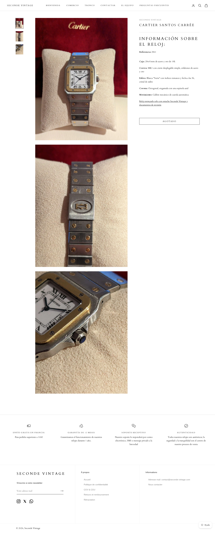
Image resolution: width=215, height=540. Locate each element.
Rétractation (89, 500)
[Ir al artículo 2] (19, 36)
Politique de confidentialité (96, 484)
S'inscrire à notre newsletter (29, 483)
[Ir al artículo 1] (19, 23)
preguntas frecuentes (154, 5)
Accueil (87, 479)
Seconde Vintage (150, 20)
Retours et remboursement (96, 494)
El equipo (127, 5)
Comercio (72, 5)
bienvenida (53, 5)
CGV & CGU (89, 489)
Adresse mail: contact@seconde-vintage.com (169, 479)
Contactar (108, 5)
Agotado (169, 121)
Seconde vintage (41, 473)
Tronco (90, 5)
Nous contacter (155, 484)
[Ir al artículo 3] (19, 49)
